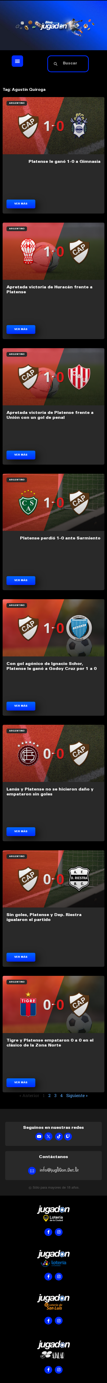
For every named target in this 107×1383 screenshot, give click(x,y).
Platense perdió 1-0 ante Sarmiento (60, 538)
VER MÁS (21, 204)
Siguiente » (77, 1095)
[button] (17, 61)
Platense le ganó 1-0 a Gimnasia (65, 162)
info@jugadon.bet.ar (59, 1170)
